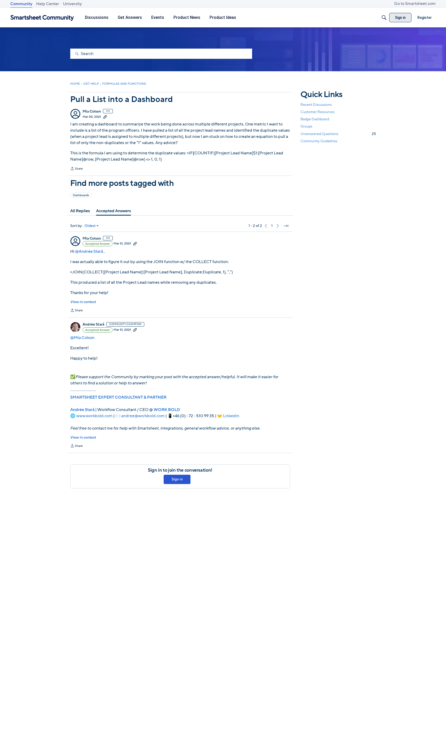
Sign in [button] (177, 479)
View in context (83, 301)
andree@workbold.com (143, 416)
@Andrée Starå (89, 251)
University (72, 4)
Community (21, 4)
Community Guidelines (318, 141)
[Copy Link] (105, 116)
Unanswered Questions (338, 133)
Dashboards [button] (81, 195)
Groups (306, 126)
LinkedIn (231, 416)
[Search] (384, 17)
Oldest (90, 225)
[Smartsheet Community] (42, 17)
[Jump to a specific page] (286, 226)
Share (76, 169)
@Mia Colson (82, 338)
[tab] (80, 211)
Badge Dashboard (314, 119)
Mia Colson (92, 111)
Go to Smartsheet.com (415, 3)
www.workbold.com (94, 416)
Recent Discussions (316, 104)
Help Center (47, 4)
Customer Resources (317, 111)
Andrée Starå (93, 324)
